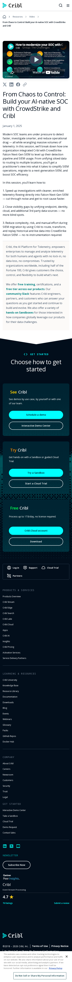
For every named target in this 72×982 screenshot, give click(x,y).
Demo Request (10, 827)
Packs (5, 730)
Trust (5, 791)
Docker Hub (8, 741)
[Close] (66, 956)
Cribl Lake (7, 619)
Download (36, 541)
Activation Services (11, 652)
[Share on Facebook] (18, 84)
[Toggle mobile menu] (68, 5)
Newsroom (8, 774)
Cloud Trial (8, 821)
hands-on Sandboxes (19, 312)
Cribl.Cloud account (36, 530)
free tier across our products (25, 289)
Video (32, 16)
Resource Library (11, 691)
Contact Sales (9, 832)
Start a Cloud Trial (36, 483)
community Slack (17, 294)
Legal (5, 797)
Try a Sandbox (36, 472)
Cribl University (10, 680)
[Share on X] (5, 84)
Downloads (8, 702)
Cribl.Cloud (8, 624)
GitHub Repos (9, 736)
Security (6, 785)
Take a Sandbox (10, 816)
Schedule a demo (36, 414)
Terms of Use (40, 946)
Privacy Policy (55, 968)
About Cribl (8, 763)
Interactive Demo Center (36, 425)
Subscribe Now (16, 864)
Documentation (10, 696)
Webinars (7, 719)
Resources (18, 16)
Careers (6, 769)
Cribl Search (8, 613)
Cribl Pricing (8, 647)
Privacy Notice (59, 946)
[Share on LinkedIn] (11, 84)
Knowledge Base (10, 685)
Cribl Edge (7, 607)
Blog (5, 708)
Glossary (7, 724)
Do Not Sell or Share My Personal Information (39, 975)
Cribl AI (6, 635)
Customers (8, 780)
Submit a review (61, 903)
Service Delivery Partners (14, 658)
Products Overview (12, 596)
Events (6, 713)
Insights (6, 641)
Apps (5, 630)
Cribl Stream (8, 602)
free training (26, 284)
